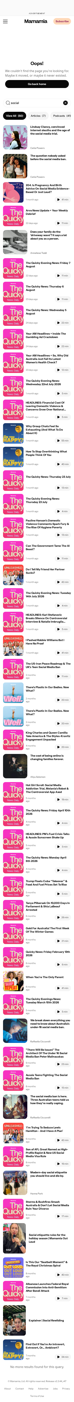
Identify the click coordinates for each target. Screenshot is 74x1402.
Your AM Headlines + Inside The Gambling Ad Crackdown (46, 335)
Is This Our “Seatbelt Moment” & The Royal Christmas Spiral (47, 1263)
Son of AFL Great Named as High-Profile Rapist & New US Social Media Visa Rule (47, 1153)
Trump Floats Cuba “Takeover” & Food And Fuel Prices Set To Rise (46, 882)
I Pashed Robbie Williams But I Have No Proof (45, 641)
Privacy (66, 1388)
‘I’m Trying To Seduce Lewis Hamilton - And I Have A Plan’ (44, 1129)
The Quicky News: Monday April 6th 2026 (46, 859)
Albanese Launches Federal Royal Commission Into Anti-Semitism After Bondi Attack (47, 1287)
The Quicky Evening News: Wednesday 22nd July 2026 (43, 382)
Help (30, 1388)
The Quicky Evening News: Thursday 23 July (43, 500)
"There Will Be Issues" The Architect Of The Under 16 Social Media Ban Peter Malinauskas (46, 1053)
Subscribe (62, 21)
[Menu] (5, 21)
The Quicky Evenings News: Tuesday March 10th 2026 (43, 1000)
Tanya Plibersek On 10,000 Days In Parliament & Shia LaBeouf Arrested (48, 906)
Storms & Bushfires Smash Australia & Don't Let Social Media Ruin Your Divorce (47, 1205)
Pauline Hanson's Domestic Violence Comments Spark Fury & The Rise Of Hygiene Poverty (47, 524)
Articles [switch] (38, 115)
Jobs (55, 1388)
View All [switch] (14, 115)
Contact (19, 1388)
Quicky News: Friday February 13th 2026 (48, 953)
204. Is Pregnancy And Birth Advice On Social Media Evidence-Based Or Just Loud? (48, 188)
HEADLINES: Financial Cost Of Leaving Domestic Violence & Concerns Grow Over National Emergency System (45, 408)
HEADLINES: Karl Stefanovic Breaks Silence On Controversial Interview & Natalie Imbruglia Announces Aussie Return (46, 620)
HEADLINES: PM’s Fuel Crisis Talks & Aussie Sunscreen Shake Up (47, 835)
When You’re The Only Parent (45, 977)
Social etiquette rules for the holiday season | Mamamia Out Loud (48, 1238)
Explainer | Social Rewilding (46, 1320)
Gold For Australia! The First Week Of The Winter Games (47, 930)
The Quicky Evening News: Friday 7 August (48, 264)
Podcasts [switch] (62, 115)
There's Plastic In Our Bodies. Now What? (47, 689)
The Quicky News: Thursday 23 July (48, 476)
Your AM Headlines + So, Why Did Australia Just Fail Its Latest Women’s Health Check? (47, 359)
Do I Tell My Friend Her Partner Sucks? (45, 571)
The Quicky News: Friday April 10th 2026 (48, 812)
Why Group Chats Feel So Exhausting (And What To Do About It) (44, 429)
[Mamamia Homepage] (35, 21)
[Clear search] (65, 103)
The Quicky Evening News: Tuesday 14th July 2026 (48, 594)
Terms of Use (37, 1396)
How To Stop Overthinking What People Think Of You (46, 453)
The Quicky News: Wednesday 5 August (46, 311)
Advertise (43, 1388)
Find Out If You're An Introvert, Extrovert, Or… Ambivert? (45, 1345)
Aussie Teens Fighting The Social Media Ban (47, 1076)
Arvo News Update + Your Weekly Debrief (47, 212)
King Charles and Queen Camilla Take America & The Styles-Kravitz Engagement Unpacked (48, 736)
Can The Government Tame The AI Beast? (48, 547)
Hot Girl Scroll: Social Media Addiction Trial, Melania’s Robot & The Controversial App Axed (47, 788)
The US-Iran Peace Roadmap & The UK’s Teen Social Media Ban (48, 665)
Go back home (37, 84)
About (7, 1388)
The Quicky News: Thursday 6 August (45, 288)
